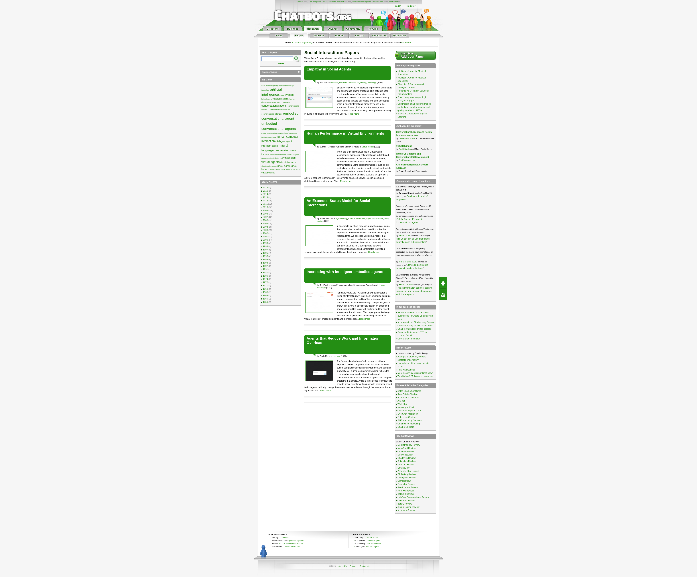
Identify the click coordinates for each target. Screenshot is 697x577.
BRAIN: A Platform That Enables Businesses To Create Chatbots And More (415, 315)
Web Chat (402, 404)
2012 (265, 200)
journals (292, 540)
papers (301, 540)
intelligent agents (269, 146)
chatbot (276, 99)
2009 (265, 210)
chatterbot (393, 2)
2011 (265, 204)
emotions (270, 133)
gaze (274, 137)
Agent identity (341, 218)
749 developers (373, 540)
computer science (275, 102)
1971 (265, 285)
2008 (265, 213)
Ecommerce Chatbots (408, 397)
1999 (265, 243)
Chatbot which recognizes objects (414, 329)
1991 (265, 269)
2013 (265, 197)
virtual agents (315, 2)
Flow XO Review (406, 490)
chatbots (284, 99)
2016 (265, 187)
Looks (382, 285)
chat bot (340, 2)
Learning (336, 356)
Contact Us (365, 566)
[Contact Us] (443, 294)
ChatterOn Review (407, 458)
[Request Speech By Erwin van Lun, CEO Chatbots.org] (443, 283)
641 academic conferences (291, 543)
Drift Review (403, 468)
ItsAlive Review (405, 454)
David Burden (405, 149)
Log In (398, 6)
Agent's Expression (374, 218)
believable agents (266, 99)
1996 (265, 253)
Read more (353, 114)
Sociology (372, 83)
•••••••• (281, 63)
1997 (265, 249)
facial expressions (266, 137)
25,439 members (373, 543)
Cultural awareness (356, 218)
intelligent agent (283, 141)
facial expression (290, 133)
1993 (265, 263)
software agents (293, 154)
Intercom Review (406, 464)
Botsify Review (405, 504)
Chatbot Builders (406, 427)
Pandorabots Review (408, 487)
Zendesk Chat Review (408, 471)
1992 (265, 266)
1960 (265, 298)
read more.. (407, 42)
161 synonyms (372, 546)
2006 (265, 220)
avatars (289, 94)
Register (411, 6)
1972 (265, 282)
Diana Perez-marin (407, 138)
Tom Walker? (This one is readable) (415, 376)
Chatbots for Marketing (409, 423)
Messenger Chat (406, 407)
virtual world (295, 169)
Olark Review (404, 481)
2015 (265, 191)
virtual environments (269, 166)
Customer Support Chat (409, 410)
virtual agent (289, 157)
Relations (343, 83)
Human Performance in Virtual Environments (345, 133)
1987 (265, 272)
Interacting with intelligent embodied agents (345, 272)
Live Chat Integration (408, 414)
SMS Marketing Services (410, 420)
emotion (263, 133)
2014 (265, 194)
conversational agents (361, 2)
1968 (265, 289)
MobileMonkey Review (409, 445)
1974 (265, 279)
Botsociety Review (407, 461)
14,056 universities (292, 546)
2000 (265, 240)
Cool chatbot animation (409, 338)
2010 (265, 207)
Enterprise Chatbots (407, 417)
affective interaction (285, 85)
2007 (265, 217)
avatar (282, 95)
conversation (286, 102)
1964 (265, 295)
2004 (265, 227)
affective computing (269, 85)
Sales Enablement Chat (409, 391)
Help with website (406, 370)
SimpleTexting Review (408, 507)
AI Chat (401, 401)
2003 (265, 230)
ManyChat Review (407, 448)
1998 (265, 246)
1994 (265, 259)
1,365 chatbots (371, 537)
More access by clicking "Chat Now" (415, 373)
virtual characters (288, 162)
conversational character (279, 109)
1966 (265, 292)
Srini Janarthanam (407, 160)
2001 (265, 236)
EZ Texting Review (407, 474)
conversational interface (271, 114)
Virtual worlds (368, 147)
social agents (270, 154)
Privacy (353, 566)
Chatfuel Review (406, 451)
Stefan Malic (405, 235)
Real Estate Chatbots (408, 394)
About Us (343, 566)
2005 (265, 223)
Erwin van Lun (406, 284)
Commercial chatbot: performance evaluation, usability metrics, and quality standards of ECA (414, 107)
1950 (265, 302)
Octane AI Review (406, 500)
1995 (265, 256)
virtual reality (285, 169)
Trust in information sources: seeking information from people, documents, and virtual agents (414, 291)
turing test (279, 158)
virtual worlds (268, 172)
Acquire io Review (406, 510)
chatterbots (265, 102)
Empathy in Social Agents (329, 69)
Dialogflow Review (407, 477)
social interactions (280, 154)
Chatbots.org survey (302, 42)
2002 (265, 233)
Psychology (362, 83)
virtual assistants (329, 2)
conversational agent (273, 105)
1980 (265, 276)
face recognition (279, 133)
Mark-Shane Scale (408, 261)
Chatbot (300, 2)
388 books (284, 537)
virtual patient (275, 169)
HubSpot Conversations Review (413, 497)
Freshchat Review (406, 484)
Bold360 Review (406, 494)
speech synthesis (268, 158)
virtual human (377, 2)
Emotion (334, 83)
